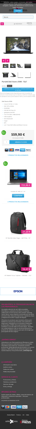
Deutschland (10, 415)
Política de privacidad (9, 371)
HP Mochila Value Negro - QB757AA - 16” (18, 238)
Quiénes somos (7, 367)
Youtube (14, 355)
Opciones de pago (8, 384)
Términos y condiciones (9, 382)
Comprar (18, 196)
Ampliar (18, 45)
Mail (17, 355)
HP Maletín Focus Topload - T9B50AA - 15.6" (18, 275)
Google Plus (10, 355)
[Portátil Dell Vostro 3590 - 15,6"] (5, 65)
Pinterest (6, 355)
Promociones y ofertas (9, 380)
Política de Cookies (18, 7)
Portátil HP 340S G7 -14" (18, 191)
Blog (21, 355)
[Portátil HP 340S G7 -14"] (18, 177)
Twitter (25, 355)
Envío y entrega (7, 386)
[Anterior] (4, 60)
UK (23, 415)
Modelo (4, 86)
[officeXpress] (25, 421)
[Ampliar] (18, 45)
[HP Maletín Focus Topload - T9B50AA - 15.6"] (18, 261)
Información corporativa (10, 365)
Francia (18, 415)
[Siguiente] (7, 60)
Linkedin (3, 355)
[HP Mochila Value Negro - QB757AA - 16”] (18, 224)
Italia (27, 415)
